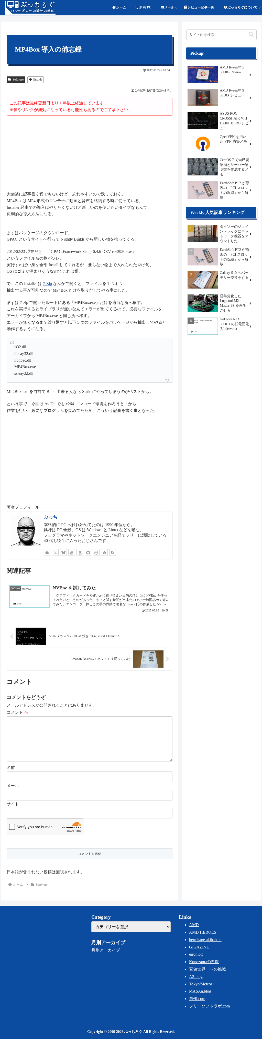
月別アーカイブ (105, 950)
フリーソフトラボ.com (209, 1006)
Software (18, 79)
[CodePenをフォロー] (96, 552)
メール (13, 786)
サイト (13, 804)
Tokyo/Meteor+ (201, 984)
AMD (194, 925)
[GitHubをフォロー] (88, 552)
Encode (37, 79)
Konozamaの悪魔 (204, 961)
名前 (11, 767)
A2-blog (196, 976)
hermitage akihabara (205, 939)
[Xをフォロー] (55, 552)
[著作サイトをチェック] (47, 552)
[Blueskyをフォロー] (63, 552)
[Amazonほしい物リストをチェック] (80, 552)
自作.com (197, 998)
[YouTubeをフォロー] (71, 552)
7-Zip (47, 283)
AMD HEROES (202, 932)
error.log (196, 954)
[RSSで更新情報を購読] (112, 552)
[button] (251, 34)
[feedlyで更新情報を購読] (104, 552)
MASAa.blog (200, 991)
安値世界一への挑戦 (207, 969)
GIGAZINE (199, 947)
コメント (17, 712)
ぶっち (51, 517)
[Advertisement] (89, 154)
